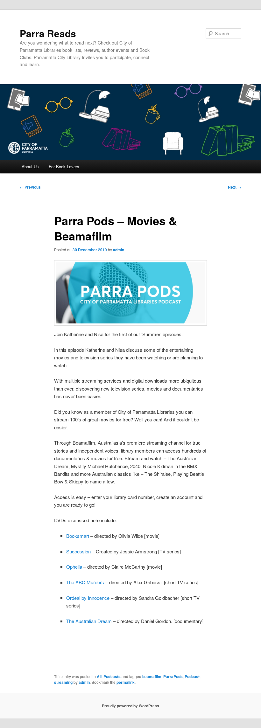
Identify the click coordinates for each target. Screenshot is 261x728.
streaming (63, 682)
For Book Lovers (64, 166)
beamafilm (151, 676)
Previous (30, 187)
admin (118, 250)
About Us (30, 166)
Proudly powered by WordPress (130, 706)
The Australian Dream (89, 621)
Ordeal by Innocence (87, 597)
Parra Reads (48, 33)
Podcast (192, 676)
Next (234, 187)
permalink (125, 682)
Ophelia (74, 566)
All (99, 676)
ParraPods (173, 676)
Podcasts (112, 676)
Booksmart (77, 535)
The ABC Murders (85, 582)
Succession (78, 551)
